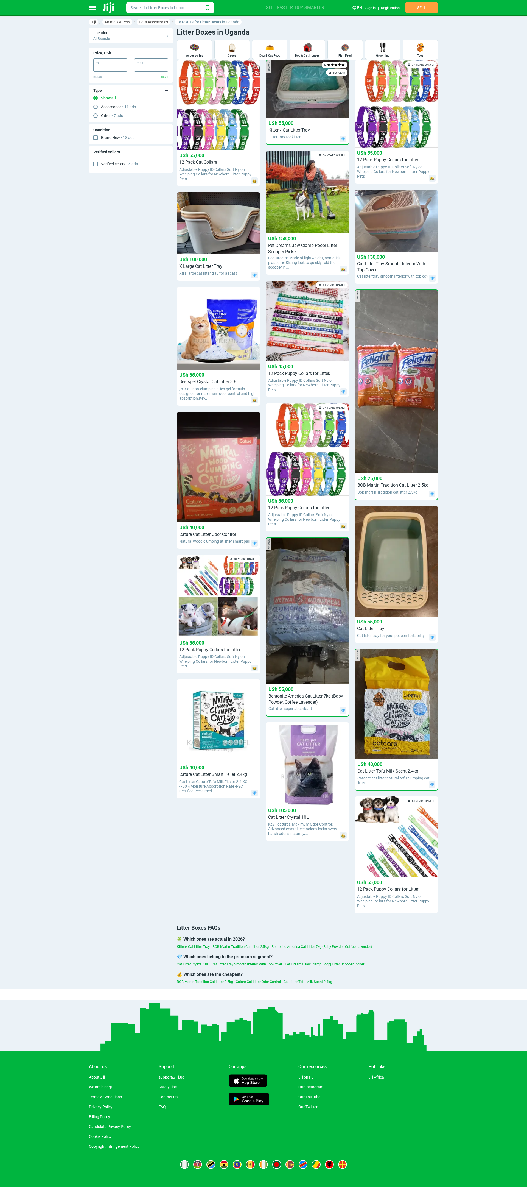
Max (140, 63)
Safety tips (168, 1087)
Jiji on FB (306, 1077)
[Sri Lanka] (289, 1164)
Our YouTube (309, 1097)
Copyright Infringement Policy (114, 1146)
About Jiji (97, 1077)
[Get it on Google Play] (249, 1100)
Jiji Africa (376, 1077)
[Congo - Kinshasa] (303, 1164)
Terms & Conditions (105, 1097)
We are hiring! (100, 1087)
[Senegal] (250, 1164)
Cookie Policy (100, 1136)
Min (99, 63)
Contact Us (168, 1097)
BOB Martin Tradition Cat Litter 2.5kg (240, 946)
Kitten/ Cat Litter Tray (193, 946)
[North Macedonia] (342, 1164)
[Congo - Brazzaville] (316, 1164)
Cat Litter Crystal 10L (193, 964)
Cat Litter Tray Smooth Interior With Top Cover (247, 964)
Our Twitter (308, 1107)
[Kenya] (197, 1164)
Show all (108, 98)
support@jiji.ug (171, 1077)
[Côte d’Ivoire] (263, 1164)
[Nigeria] (184, 1164)
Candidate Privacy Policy (110, 1126)
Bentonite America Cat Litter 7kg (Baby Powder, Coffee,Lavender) (321, 946)
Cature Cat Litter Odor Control (258, 982)
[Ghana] (224, 1164)
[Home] (108, 7)
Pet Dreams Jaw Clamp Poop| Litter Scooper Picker (324, 964)
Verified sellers (119, 164)
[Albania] (329, 1164)
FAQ (162, 1107)
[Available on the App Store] (248, 1081)
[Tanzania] (210, 1164)
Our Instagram (310, 1087)
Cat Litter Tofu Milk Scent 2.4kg (308, 982)
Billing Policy (99, 1116)
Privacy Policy (101, 1107)
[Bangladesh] (276, 1164)
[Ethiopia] (237, 1164)
